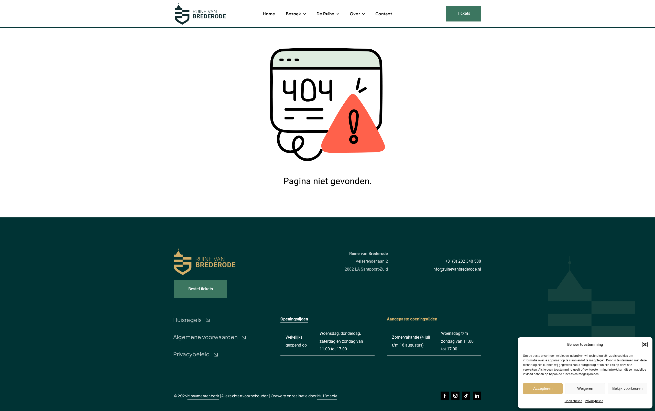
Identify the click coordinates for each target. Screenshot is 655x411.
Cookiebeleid (573, 401)
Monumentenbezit (203, 395)
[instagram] (455, 396)
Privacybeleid (594, 401)
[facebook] (445, 396)
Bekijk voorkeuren (627, 388)
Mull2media (327, 395)
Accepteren (542, 388)
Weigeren (585, 388)
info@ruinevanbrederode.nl (456, 269)
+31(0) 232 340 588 (463, 261)
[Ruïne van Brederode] (200, 4)
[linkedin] (477, 396)
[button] (644, 344)
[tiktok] (466, 396)
